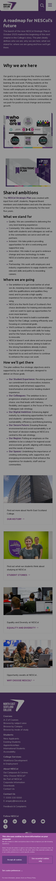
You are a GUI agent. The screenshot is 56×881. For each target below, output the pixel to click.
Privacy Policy (31, 878)
